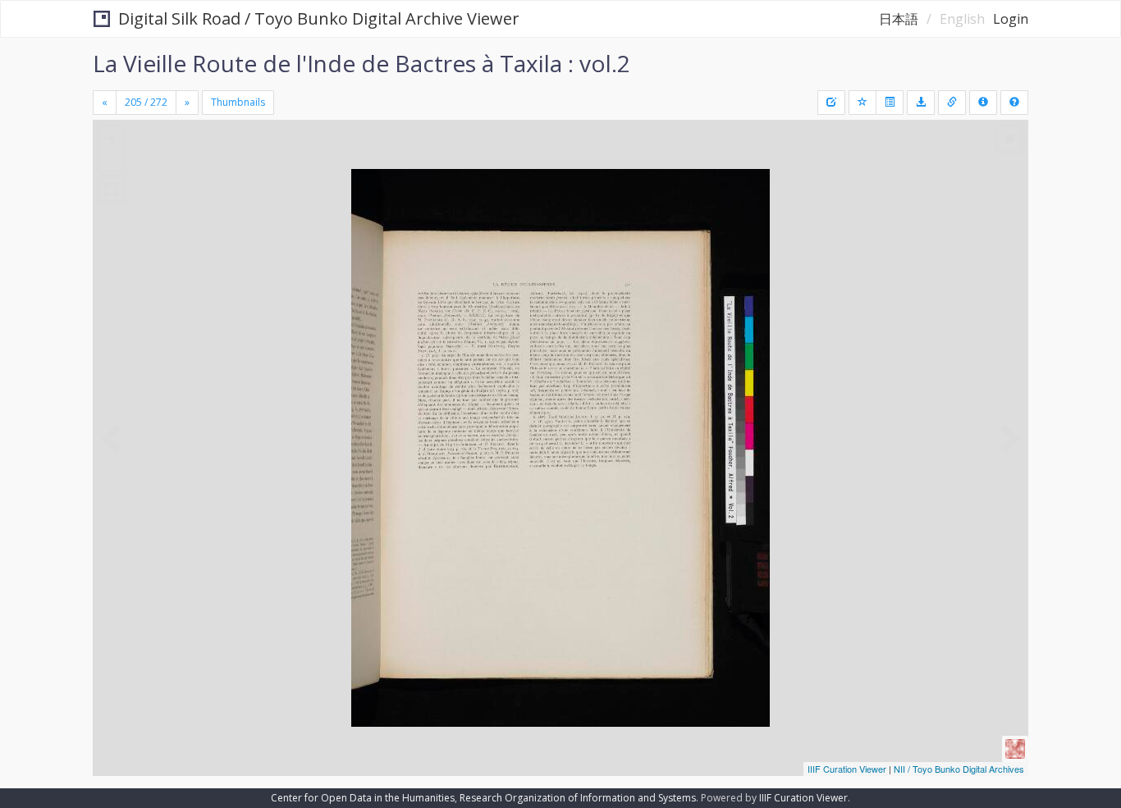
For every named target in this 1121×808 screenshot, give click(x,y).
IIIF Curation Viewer (847, 768)
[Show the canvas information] (952, 102)
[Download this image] (921, 102)
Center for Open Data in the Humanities (363, 798)
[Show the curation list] (890, 102)
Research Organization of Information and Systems (578, 798)
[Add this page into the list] (862, 102)
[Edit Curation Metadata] (831, 102)
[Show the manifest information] (983, 102)
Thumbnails (238, 102)
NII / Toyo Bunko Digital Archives (959, 768)
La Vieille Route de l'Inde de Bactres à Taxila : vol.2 (361, 63)
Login (1010, 19)
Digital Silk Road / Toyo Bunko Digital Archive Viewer (318, 18)
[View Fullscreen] (111, 189)
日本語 (898, 19)
